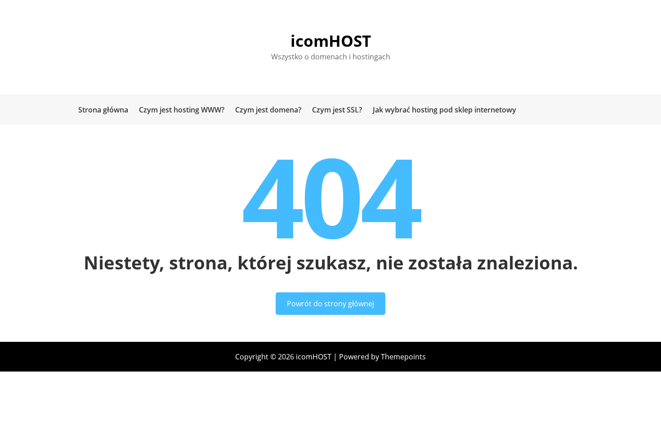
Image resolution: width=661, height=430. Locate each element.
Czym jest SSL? (337, 110)
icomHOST (330, 40)
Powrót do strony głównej (330, 304)
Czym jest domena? (268, 110)
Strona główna (103, 110)
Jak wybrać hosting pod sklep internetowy (444, 110)
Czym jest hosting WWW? (181, 110)
